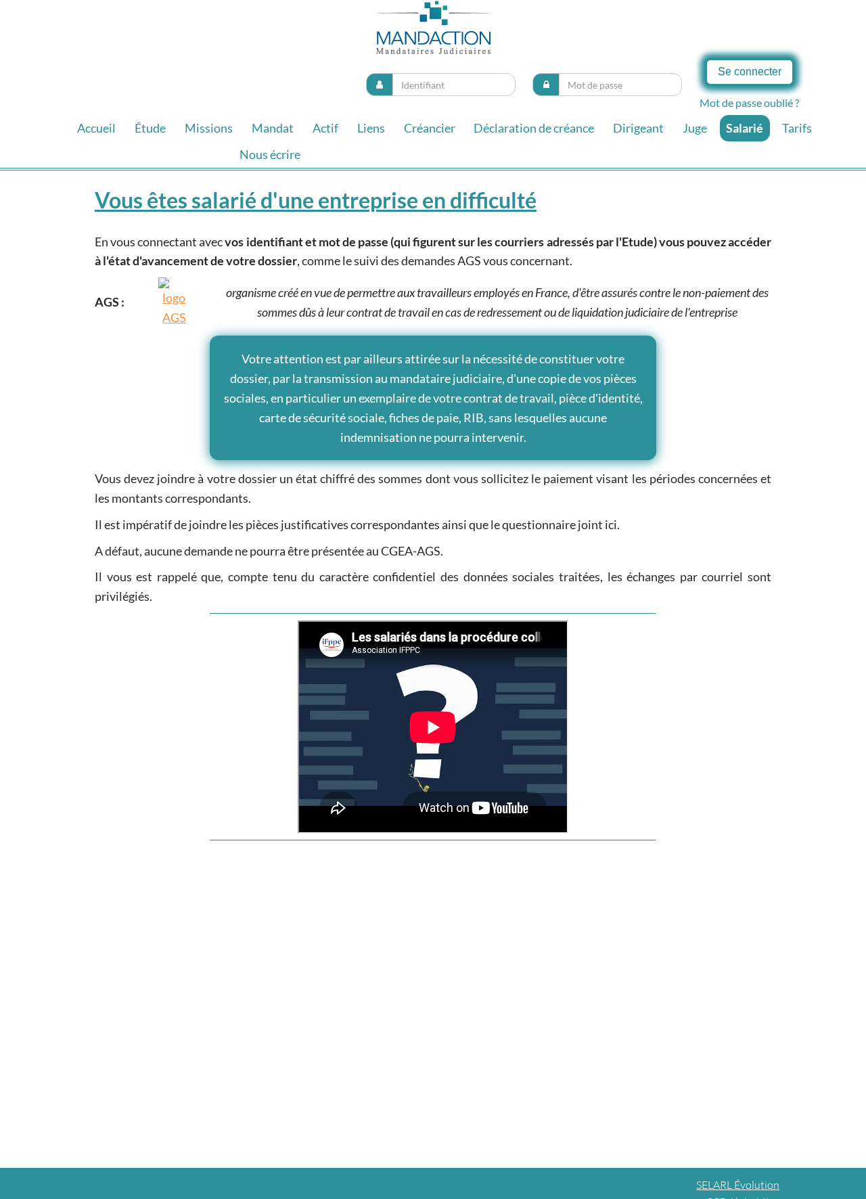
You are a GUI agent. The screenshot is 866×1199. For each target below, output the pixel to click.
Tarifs (797, 127)
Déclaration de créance (534, 127)
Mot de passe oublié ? (749, 102)
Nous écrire (270, 154)
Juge (695, 127)
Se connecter (749, 71)
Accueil (96, 127)
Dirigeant (638, 127)
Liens (371, 127)
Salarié (744, 127)
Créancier (429, 127)
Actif (325, 127)
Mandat (273, 127)
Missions (209, 127)
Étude (150, 127)
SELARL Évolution (737, 1185)
